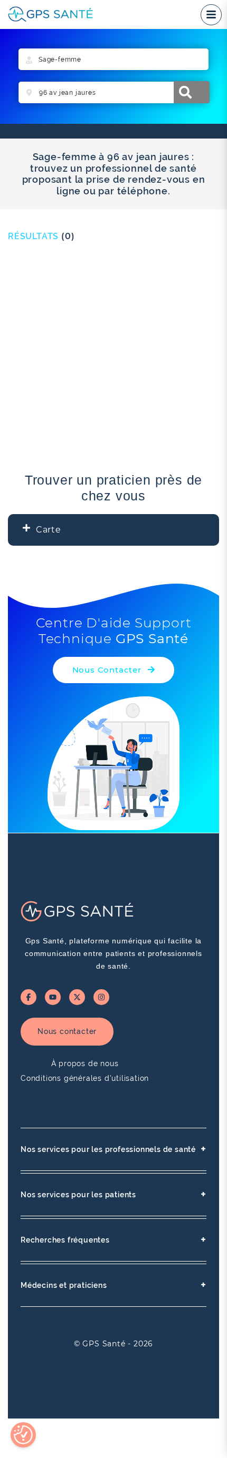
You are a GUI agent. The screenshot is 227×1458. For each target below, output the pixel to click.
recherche (192, 92)
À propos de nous (85, 1063)
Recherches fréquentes (113, 1239)
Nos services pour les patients (113, 1194)
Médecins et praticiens (113, 1285)
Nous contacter (67, 1031)
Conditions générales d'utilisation (85, 1078)
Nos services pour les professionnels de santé (113, 1149)
